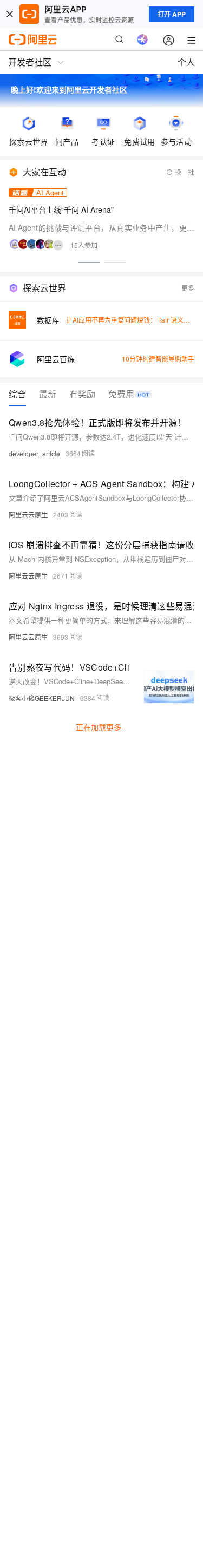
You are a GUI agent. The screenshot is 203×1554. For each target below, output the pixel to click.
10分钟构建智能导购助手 (158, 358)
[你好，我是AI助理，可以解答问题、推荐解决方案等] (142, 39)
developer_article (34, 453)
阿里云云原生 (28, 514)
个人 (186, 62)
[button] (89, 262)
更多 (187, 287)
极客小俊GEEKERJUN (42, 698)
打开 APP (172, 14)
